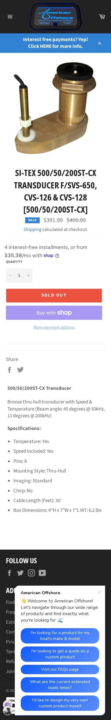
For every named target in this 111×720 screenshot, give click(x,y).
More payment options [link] (54, 327)
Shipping (32, 229)
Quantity (14, 262)
